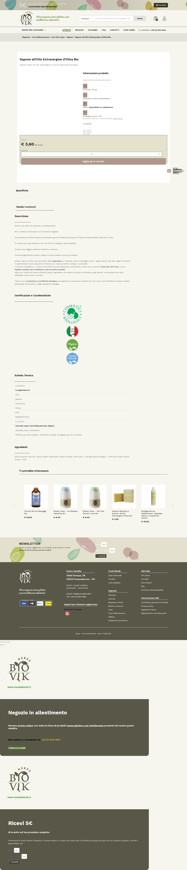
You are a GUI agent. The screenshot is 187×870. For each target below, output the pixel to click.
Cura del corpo (22, 426)
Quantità (24, 150)
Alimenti (112, 595)
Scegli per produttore (118, 620)
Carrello (111, 579)
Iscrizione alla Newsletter (152, 590)
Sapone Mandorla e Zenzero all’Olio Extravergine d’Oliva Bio (122, 513)
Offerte (66, 30)
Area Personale (115, 575)
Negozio (79, 30)
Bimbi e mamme (115, 606)
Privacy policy (147, 606)
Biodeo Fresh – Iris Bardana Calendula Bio (65, 512)
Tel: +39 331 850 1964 (76, 597)
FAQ (104, 30)
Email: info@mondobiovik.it (79, 594)
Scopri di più (118, 119)
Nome (98, 544)
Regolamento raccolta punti (153, 613)
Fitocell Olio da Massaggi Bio (35, 512)
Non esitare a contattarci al (34, 739)
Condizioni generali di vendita (154, 602)
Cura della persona (38, 426)
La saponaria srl (22, 390)
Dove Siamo (129, 30)
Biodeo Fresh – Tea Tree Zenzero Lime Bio (93, 512)
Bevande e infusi (115, 602)
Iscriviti (162, 5)
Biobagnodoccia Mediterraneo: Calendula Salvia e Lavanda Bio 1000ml (151, 514)
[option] (36, 503)
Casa (110, 610)
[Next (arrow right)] (4, 644)
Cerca (139, 18)
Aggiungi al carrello (93, 161)
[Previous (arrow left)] (1, 644)
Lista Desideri (114, 583)
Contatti (114, 30)
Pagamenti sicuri (148, 610)
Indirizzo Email (102, 550)
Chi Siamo (93, 30)
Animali (111, 599)
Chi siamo (145, 575)
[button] (17, 748)
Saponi (51, 426)
